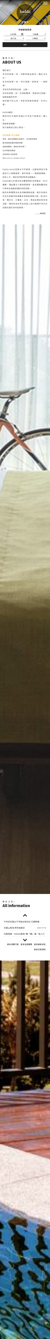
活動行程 (13, 944)
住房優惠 (26, 944)
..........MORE (40, 213)
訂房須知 (40, 949)
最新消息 (40, 944)
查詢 (25, 44)
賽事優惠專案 (10, 933)
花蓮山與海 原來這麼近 (14, 921)
